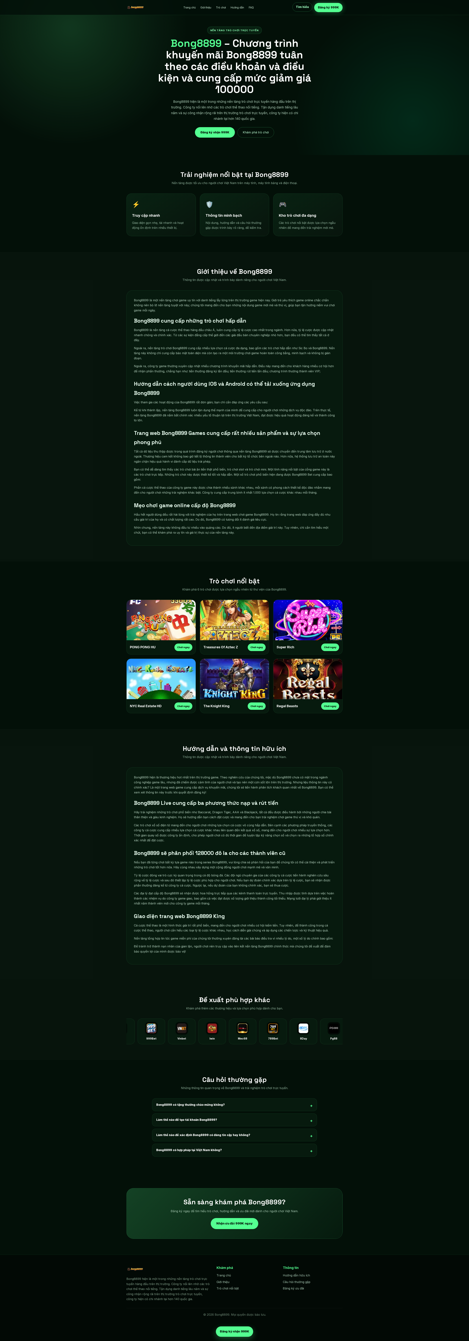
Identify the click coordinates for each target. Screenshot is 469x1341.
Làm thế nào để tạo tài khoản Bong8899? (186, 1120)
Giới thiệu (205, 7)
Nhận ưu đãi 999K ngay (234, 1223)
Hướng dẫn (237, 7)
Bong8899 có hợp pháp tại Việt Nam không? (189, 1150)
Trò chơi (221, 7)
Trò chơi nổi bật (228, 1288)
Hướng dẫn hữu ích (296, 1275)
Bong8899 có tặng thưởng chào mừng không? (190, 1104)
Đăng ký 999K (328, 7)
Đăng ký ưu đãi (293, 1288)
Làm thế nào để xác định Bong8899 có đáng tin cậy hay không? (203, 1135)
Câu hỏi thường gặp (296, 1282)
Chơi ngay (183, 647)
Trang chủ (189, 7)
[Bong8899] (135, 7)
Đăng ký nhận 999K (214, 132)
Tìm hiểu (302, 7)
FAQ (251, 7)
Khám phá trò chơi (256, 132)
